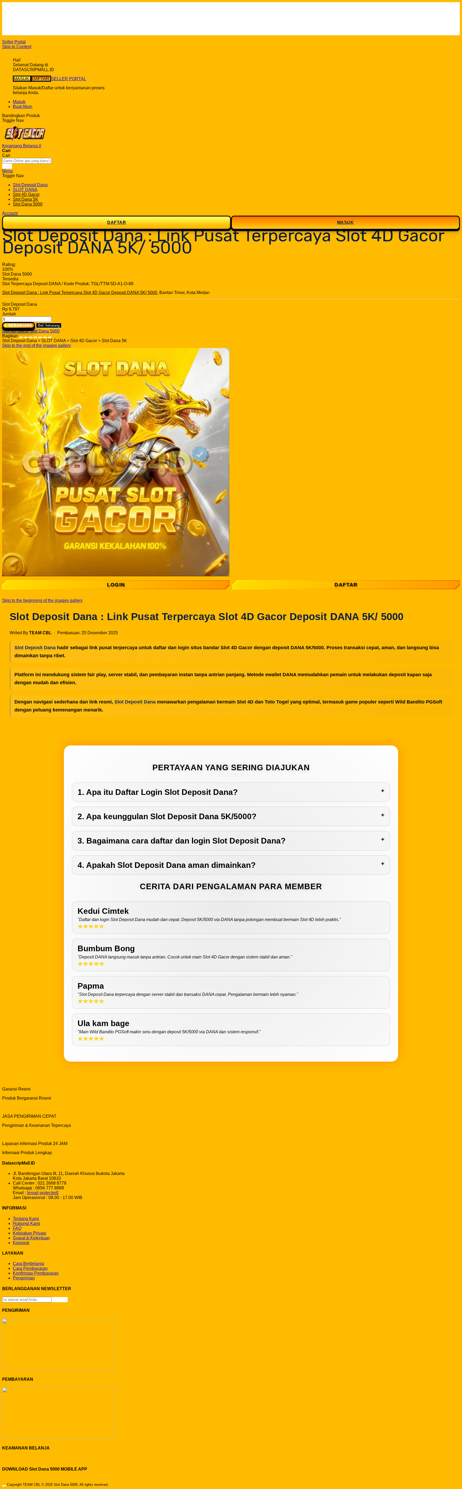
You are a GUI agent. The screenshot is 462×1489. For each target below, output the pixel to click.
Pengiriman (24, 1278)
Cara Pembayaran (30, 1268)
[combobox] (27, 161)
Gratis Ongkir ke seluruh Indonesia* (46, 18)
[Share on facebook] (26, 336)
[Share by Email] (45, 336)
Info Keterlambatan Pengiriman (42, 28)
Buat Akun (22, 106)
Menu (7, 171)
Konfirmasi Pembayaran (36, 1273)
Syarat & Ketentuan (31, 1238)
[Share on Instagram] (40, 336)
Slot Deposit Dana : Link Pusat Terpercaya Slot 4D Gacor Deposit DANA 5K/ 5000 (79, 292)
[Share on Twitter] (30, 336)
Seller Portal (14, 42)
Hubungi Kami (26, 1223)
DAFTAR (41, 78)
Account (10, 213)
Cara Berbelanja (28, 13)
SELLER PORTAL (68, 78)
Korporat (21, 1242)
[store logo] (25, 141)
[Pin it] (35, 336)
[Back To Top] (4, 1485)
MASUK (22, 78)
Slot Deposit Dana (35, 647)
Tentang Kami (26, 1218)
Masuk (19, 101)
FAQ (17, 32)
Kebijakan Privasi (29, 1233)
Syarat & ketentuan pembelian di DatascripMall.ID (60, 23)
